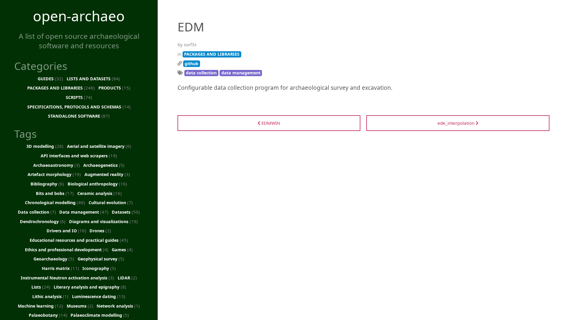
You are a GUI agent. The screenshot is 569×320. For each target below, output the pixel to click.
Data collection (37, 212)
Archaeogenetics (103, 165)
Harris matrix (60, 268)
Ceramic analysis (99, 193)
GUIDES (50, 78)
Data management (83, 212)
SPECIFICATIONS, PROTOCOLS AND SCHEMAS (79, 107)
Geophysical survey (101, 259)
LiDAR (127, 278)
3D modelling (44, 146)
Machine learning (40, 306)
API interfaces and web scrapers (79, 156)
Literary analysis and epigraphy (90, 287)
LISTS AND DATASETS (93, 78)
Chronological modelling (55, 202)
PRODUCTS (114, 88)
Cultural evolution (111, 202)
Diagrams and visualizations (103, 221)
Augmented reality (107, 174)
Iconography (99, 268)
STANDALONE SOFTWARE (79, 116)
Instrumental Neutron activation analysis (67, 278)
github (191, 63)
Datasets (126, 212)
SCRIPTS (79, 97)
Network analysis (118, 306)
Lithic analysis (50, 296)
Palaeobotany (48, 315)
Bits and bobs (55, 193)
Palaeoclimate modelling (100, 315)
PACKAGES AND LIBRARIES (61, 88)
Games (122, 249)
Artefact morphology (54, 174)
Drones (100, 230)
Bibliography (47, 184)
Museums (80, 306)
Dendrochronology (42, 221)
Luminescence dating (98, 296)
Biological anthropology (97, 184)
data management (240, 73)
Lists (40, 287)
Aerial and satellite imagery (99, 146)
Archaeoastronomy (56, 165)
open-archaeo (79, 15)
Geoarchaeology (53, 259)
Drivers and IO (66, 230)
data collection (201, 73)
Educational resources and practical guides (79, 240)
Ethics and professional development (66, 249)
